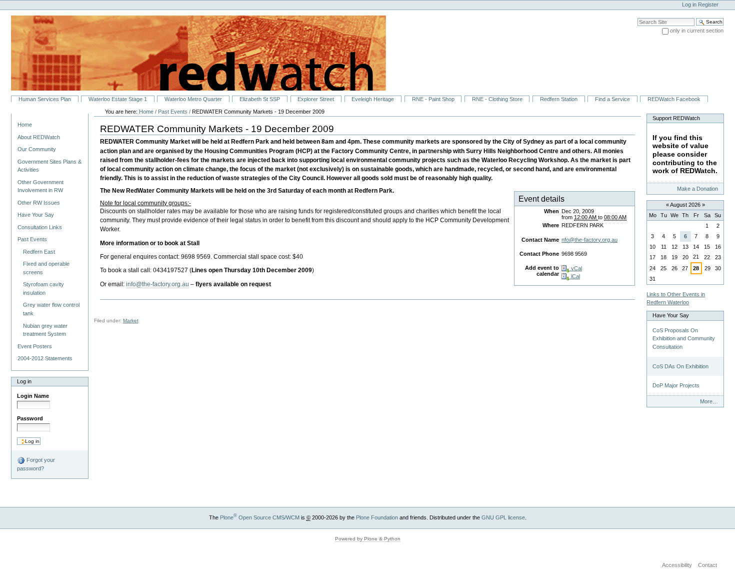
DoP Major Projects (676, 385)
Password (30, 418)
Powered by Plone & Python (367, 538)
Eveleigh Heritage (373, 99)
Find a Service (612, 99)
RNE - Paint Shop (433, 99)
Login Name (33, 396)
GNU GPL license (503, 517)
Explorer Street (316, 99)
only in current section (697, 31)
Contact (707, 565)
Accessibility (677, 565)
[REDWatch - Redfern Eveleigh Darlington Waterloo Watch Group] (193, 53)
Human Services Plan (44, 99)
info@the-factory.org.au (157, 284)
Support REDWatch (676, 118)
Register (708, 5)
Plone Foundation (377, 517)
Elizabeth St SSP (260, 99)
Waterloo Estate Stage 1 (117, 99)
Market (130, 320)
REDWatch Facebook (674, 99)
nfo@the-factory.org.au (590, 240)
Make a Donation (697, 189)
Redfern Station (559, 99)
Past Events (173, 112)
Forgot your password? (36, 464)
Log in (689, 5)
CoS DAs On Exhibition (680, 366)
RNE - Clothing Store (497, 99)
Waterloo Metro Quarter (193, 99)
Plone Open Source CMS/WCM (260, 517)
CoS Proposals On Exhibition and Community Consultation (683, 338)
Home (25, 125)
